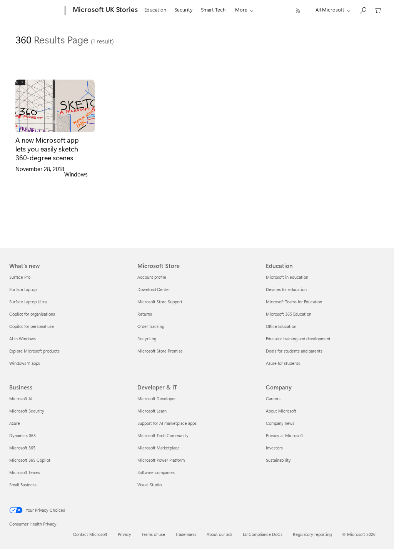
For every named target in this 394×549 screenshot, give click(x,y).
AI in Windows (22, 338)
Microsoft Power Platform (161, 460)
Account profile (151, 277)
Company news (280, 423)
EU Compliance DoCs (262, 534)
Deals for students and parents (294, 351)
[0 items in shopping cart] (378, 10)
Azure (14, 423)
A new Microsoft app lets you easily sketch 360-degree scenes (47, 148)
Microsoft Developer (156, 398)
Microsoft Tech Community (163, 435)
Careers (273, 398)
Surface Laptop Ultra (28, 301)
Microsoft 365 (22, 448)
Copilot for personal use (31, 326)
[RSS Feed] (298, 10)
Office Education (281, 326)
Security (183, 9)
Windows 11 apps (24, 363)
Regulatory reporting (312, 534)
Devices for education (286, 289)
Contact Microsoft (90, 534)
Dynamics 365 (22, 435)
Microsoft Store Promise (160, 351)
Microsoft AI (20, 398)
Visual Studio (149, 484)
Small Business (23, 484)
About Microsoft (281, 411)
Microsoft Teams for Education (294, 301)
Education (155, 9)
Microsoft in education (287, 277)
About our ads (219, 534)
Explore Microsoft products (34, 351)
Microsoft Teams (24, 472)
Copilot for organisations (32, 314)
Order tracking (150, 326)
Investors (274, 448)
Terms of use (153, 534)
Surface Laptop (23, 289)
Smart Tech (213, 9)
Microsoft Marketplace (158, 448)
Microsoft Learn (152, 411)
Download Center (153, 289)
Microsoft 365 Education (288, 314)
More (241, 9)
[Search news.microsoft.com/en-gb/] (363, 9)
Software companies (156, 472)
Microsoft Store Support (159, 301)
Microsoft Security (26, 411)
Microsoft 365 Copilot (29, 460)
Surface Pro (19, 277)
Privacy (124, 534)
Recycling (146, 338)
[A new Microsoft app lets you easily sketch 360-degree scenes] (55, 106)
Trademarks (185, 534)
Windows (76, 174)
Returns (144, 314)
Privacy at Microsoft (284, 435)
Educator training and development (298, 338)
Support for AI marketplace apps (167, 423)
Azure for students (283, 363)
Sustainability (278, 460)
